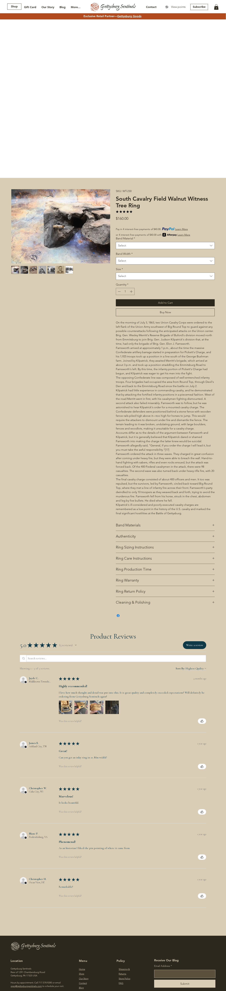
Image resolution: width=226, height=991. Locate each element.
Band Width (124, 253)
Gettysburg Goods (129, 16)
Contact (83, 983)
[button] (216, 7)
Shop (81, 973)
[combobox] (165, 245)
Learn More (181, 229)
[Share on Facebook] (118, 616)
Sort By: (180, 668)
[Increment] (131, 291)
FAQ (121, 983)
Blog (81, 987)
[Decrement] (118, 291)
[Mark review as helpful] (202, 721)
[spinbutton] (125, 291)
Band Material (125, 238)
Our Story (83, 978)
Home (82, 969)
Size (119, 269)
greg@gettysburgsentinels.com (26, 986)
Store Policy (124, 978)
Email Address (162, 966)
